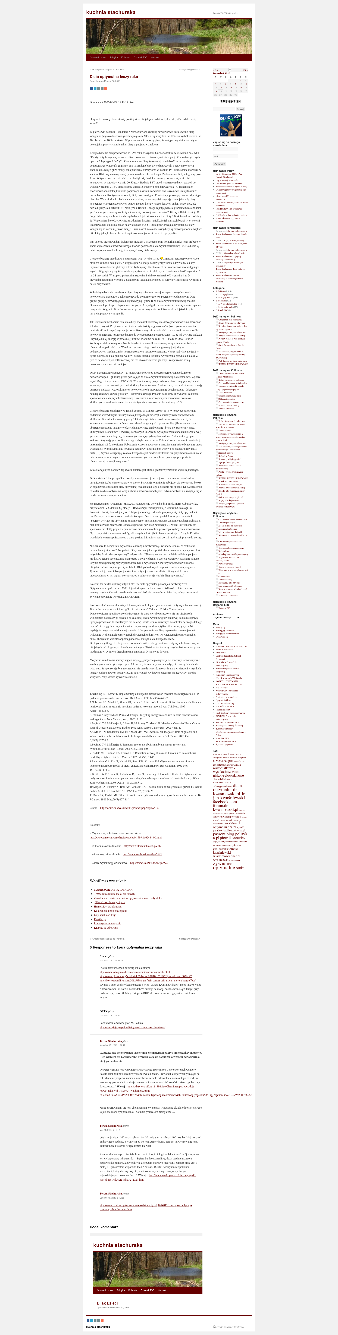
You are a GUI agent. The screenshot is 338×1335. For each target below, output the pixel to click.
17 (241, 87)
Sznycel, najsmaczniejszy (228, 405)
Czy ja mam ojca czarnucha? (227, 180)
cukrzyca (228, 764)
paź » (245, 69)
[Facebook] (91, 88)
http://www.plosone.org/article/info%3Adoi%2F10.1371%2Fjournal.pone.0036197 (146, 976)
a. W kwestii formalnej (227, 303)
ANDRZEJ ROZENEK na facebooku (231, 646)
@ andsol (216, 754)
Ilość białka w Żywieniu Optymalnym (231, 215)
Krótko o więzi (224, 430)
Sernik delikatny (225, 579)
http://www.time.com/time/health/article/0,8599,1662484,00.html (126, 837)
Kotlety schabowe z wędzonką (231, 379)
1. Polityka (220, 291)
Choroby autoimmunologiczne (231, 402)
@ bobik (224, 754)
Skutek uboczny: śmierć (228, 481)
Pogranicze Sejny (223, 709)
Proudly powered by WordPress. (230, 1326)
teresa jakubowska (227, 847)
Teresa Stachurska (111, 1041)
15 (231, 87)
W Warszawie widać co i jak (230, 484)
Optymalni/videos (223, 700)
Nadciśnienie (223, 551)
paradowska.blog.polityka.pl (229, 830)
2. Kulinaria (221, 300)
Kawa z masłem (225, 392)
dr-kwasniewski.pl (226, 791)
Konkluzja (100, 919)
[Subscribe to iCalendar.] (229, 69)
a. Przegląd (223, 294)
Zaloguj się (220, 627)
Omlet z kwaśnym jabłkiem (229, 395)
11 (246, 83)
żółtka (240, 867)
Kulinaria (125, 57)
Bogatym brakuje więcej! (234, 240)
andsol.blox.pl (237, 757)
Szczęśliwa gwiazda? (190, 69)
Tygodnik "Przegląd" (224, 728)
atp (244, 757)
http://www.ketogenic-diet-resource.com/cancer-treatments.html (135, 972)
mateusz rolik (226, 820)
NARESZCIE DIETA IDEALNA (113, 889)
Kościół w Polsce (225, 455)
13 (220, 87)
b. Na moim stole (225, 306)
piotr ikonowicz (232, 837)
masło (216, 820)
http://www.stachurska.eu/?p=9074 (143, 846)
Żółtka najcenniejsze (226, 398)
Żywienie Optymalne (224, 744)
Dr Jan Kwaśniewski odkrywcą (231, 322)
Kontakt (155, 57)
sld (214, 845)
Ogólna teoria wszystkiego (227, 696)
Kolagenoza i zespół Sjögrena (110, 910)
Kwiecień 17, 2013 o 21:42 (112, 1045)
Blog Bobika (221, 652)
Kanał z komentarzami (227, 633)
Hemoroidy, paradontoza (107, 906)
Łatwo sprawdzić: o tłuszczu (230, 585)
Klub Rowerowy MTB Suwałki (229, 677)
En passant (220, 658)
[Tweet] (95, 88)
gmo (240, 810)
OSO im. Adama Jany (225, 703)
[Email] (98, 88)
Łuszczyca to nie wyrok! (107, 923)
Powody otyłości (225, 563)
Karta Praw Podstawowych (227, 674)
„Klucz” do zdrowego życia (109, 902)
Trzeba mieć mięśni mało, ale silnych (114, 894)
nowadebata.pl (232, 823)
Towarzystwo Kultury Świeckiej (229, 725)
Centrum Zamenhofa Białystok (228, 655)
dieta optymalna (227, 787)
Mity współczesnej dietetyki (230, 532)
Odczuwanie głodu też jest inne (229, 183)
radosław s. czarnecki (238, 841)
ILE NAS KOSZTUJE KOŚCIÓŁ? (233, 364)
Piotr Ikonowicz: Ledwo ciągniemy (233, 360)
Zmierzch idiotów (225, 452)
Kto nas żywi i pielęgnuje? (229, 459)
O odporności (224, 576)
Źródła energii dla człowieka (230, 525)
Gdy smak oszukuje (105, 915)
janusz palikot (229, 813)
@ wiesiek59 (226, 757)
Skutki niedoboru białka (228, 595)
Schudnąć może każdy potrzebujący (233, 554)
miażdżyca (238, 820)
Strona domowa (98, 57)
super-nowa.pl (228, 845)
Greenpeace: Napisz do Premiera (107, 69)
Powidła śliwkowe (226, 408)
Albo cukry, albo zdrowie (236, 230)
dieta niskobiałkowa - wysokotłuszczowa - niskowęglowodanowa (222, 783)
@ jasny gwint (233, 754)
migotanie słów (222, 687)
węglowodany (235, 859)
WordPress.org (222, 636)
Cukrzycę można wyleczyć (229, 566)
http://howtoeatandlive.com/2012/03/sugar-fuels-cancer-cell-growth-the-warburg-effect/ (147, 980)
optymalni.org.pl (224, 826)
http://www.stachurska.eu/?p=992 (149, 863)
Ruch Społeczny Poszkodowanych (230, 712)
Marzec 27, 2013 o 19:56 (111, 960)
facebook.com (225, 801)
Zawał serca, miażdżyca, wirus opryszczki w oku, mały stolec (128, 898)
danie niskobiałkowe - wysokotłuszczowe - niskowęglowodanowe (228, 770)
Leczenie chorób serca (227, 528)
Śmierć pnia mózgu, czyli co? (230, 497)
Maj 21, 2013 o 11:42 (110, 1129)
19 (215, 91)
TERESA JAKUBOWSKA (227, 722)
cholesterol (218, 764)
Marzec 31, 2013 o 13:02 (111, 1015)
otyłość (240, 827)
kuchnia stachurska (111, 12)
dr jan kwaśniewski (229, 795)
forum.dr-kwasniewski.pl (225, 807)
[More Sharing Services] (105, 88)
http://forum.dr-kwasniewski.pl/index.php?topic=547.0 (130, 808)
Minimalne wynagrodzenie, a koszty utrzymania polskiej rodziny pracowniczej (230, 354)
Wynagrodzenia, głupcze (228, 462)
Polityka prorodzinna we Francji (231, 335)
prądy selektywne (221, 841)
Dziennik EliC (140, 57)
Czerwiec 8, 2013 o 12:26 (112, 1197)
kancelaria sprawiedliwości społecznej (229, 815)
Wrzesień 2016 (221, 73)
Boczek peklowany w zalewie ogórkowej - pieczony (230, 278)
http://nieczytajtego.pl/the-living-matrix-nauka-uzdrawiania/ (132, 1027)
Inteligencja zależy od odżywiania (232, 332)
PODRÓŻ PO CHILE (225, 706)
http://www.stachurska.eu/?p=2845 (142, 854)
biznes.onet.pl (222, 761)
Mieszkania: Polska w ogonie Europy (231, 186)
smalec (218, 845)
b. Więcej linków (225, 297)
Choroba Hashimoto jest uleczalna (232, 383)
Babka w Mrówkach (224, 649)
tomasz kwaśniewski (225, 850)
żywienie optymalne (224, 865)
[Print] (102, 88)
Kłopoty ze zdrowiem (106, 927)
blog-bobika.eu (237, 761)
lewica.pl (243, 817)
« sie (215, 69)
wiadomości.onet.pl (226, 855)
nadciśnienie (218, 823)
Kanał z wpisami (225, 630)
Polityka (113, 57)
